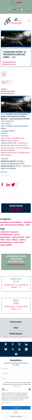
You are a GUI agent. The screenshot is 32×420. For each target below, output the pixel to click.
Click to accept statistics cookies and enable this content (16, 38)
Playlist (4, 150)
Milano (15, 240)
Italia (27, 237)
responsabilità (6, 245)
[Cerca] (27, 10)
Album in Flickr (13, 140)
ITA (9, 9)
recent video (19, 242)
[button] (29, 389)
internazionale (18, 237)
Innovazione (5, 237)
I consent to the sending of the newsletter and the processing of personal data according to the (17, 384)
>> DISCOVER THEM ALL (16, 265)
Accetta (16, 408)
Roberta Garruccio (8, 64)
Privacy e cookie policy (6, 402)
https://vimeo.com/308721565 (12, 138)
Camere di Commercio (9, 232)
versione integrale (22, 148)
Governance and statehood (11, 222)
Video (28, 225)
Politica (22, 240)
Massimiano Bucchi (9, 62)
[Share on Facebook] (3, 184)
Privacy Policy (17, 386)
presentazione (6, 242)
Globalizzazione (6, 235)
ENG (15, 9)
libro (8, 240)
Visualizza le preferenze (16, 416)
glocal (17, 235)
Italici (2, 240)
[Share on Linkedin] (8, 184)
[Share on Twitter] (13, 184)
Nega (16, 412)
